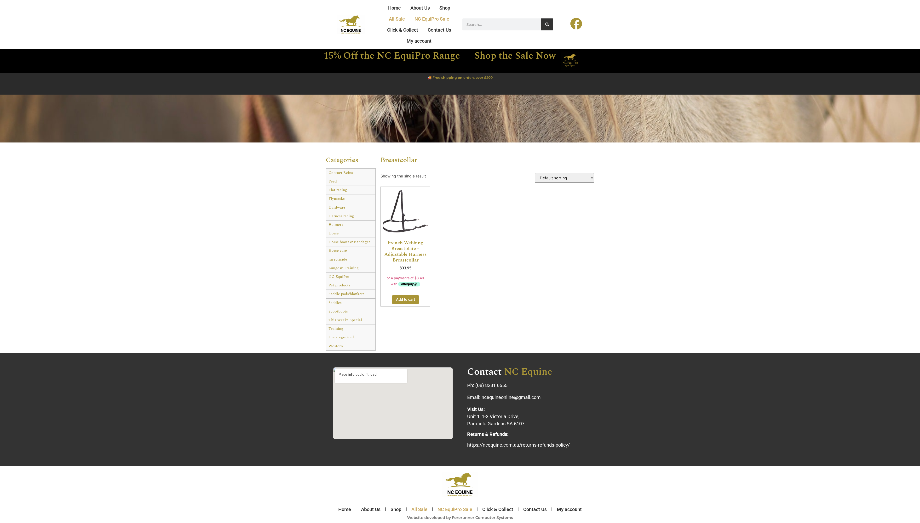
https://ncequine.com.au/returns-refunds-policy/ (518, 445)
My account (419, 41)
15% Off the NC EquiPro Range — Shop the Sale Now (439, 56)
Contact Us (439, 30)
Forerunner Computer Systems (482, 517)
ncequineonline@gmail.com (511, 397)
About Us (420, 8)
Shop (444, 8)
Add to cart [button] (405, 299)
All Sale (397, 19)
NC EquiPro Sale (431, 19)
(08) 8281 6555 (491, 385)
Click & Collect (402, 30)
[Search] (547, 24)
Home (394, 8)
